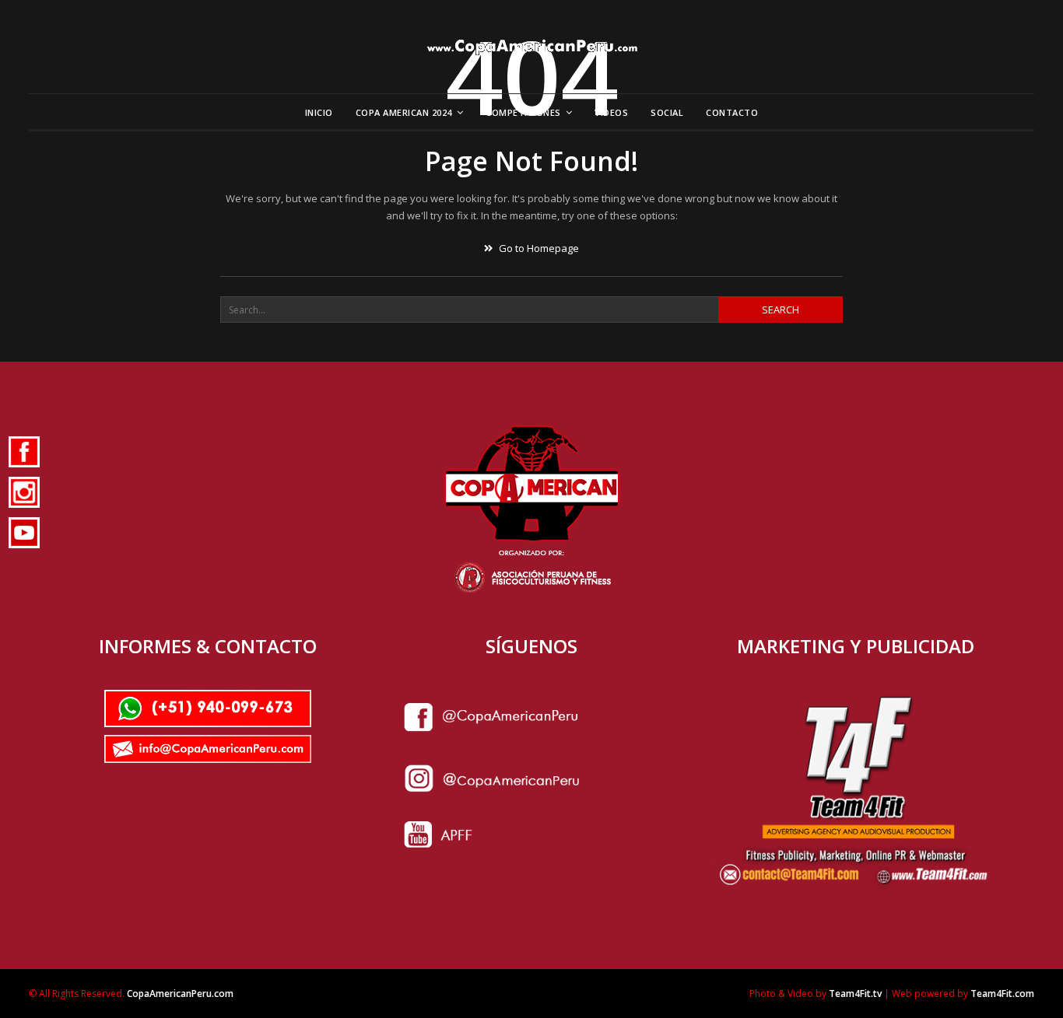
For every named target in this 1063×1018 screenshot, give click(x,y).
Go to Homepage (537, 248)
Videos (611, 112)
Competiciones (523, 112)
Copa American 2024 (404, 112)
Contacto (732, 112)
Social (667, 112)
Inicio (319, 112)
